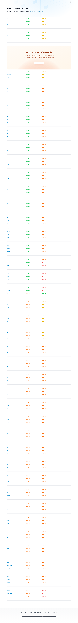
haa (7, 155)
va (7, 397)
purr (7, 534)
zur (7, 338)
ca (7, 332)
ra (7, 108)
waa (7, 127)
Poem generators (27, 1)
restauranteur (9, 593)
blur (7, 411)
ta (7, 85)
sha (7, 161)
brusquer (8, 599)
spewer (8, 601)
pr (7, 385)
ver (7, 399)
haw (7, 192)
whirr (8, 562)
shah (8, 164)
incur (8, 369)
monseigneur (9, 565)
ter (7, 357)
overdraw (8, 270)
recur (8, 419)
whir (7, 537)
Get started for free (39, 63)
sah (7, 492)
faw (7, 150)
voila (8, 220)
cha (7, 147)
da (7, 32)
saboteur (8, 582)
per (7, 301)
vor (7, 402)
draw (8, 29)
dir (7, 444)
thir (7, 509)
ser (7, 352)
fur (7, 321)
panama (8, 256)
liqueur (8, 548)
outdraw (8, 282)
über (7, 512)
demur (8, 523)
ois (7, 144)
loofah (8, 279)
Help (31, 612)
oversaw (8, 181)
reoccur (8, 579)
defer (8, 422)
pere (7, 486)
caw (7, 223)
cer (7, 464)
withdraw (8, 80)
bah (7, 186)
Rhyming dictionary (39, 1)
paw (7, 119)
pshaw (8, 265)
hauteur (8, 545)
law (7, 18)
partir (8, 526)
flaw (7, 99)
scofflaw (8, 284)
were (8, 298)
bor (7, 433)
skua (8, 576)
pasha (8, 214)
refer (8, 318)
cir (7, 467)
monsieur (8, 458)
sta (7, 503)
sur (7, 324)
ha (7, 35)
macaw (8, 237)
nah (7, 195)
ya (7, 91)
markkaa (8, 287)
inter (7, 329)
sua (7, 391)
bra (7, 130)
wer (7, 450)
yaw (7, 200)
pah (7, 554)
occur (8, 307)
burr (7, 461)
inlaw (8, 139)
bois (7, 167)
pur (7, 388)
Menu (68, 1)
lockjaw (8, 228)
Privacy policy (47, 612)
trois (7, 136)
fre (7, 472)
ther (7, 394)
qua (7, 94)
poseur (8, 573)
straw (8, 77)
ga (7, 116)
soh (7, 262)
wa (7, 88)
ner (7, 484)
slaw (8, 242)
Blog (47, 1)
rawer (8, 276)
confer (8, 374)
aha (7, 203)
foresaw (8, 113)
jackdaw (8, 254)
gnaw (8, 153)
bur (7, 436)
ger (7, 475)
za (7, 453)
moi (7, 133)
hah (7, 189)
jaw (7, 38)
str (7, 506)
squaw (8, 169)
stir (7, 335)
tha (7, 360)
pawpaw (8, 248)
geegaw (8, 290)
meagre (8, 416)
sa (7, 71)
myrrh (8, 481)
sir (7, 315)
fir (7, 346)
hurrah (8, 209)
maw (8, 158)
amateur (8, 371)
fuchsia (8, 231)
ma (7, 41)
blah (7, 206)
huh (7, 383)
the (7, 293)
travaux (8, 172)
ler (7, 478)
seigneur (8, 495)
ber (7, 430)
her (7, 296)
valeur (8, 520)
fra (7, 447)
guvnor (8, 587)
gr (7, 413)
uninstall (8, 259)
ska (7, 559)
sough (8, 245)
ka (7, 105)
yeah (8, 405)
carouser (8, 590)
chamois (8, 178)
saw (7, 24)
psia (7, 489)
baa (7, 183)
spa (7, 122)
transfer (8, 310)
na (7, 43)
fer (7, 380)
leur (7, 349)
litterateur (8, 568)
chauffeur (8, 439)
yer (7, 408)
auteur (8, 514)
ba (7, 377)
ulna (7, 141)
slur (7, 500)
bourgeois (9, 74)
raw (7, 27)
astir (7, 540)
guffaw (8, 234)
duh (7, 551)
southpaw (9, 268)
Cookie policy (54, 612)
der (7, 304)
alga (7, 175)
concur (8, 425)
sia (7, 498)
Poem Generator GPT (38, 612)
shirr (7, 596)
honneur (8, 517)
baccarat (8, 251)
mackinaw (9, 273)
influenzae (9, 531)
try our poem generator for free (36, 11)
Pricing (52, 1)
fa (7, 343)
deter (8, 366)
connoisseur (9, 528)
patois (8, 217)
